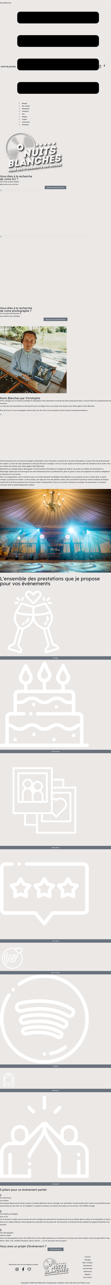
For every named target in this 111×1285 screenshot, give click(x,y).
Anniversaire (26, 122)
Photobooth (25, 108)
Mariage (24, 103)
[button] (58, 53)
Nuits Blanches (5, 3)
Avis (23, 114)
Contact (24, 119)
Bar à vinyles (26, 106)
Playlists (24, 116)
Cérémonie (25, 111)
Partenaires (25, 124)
